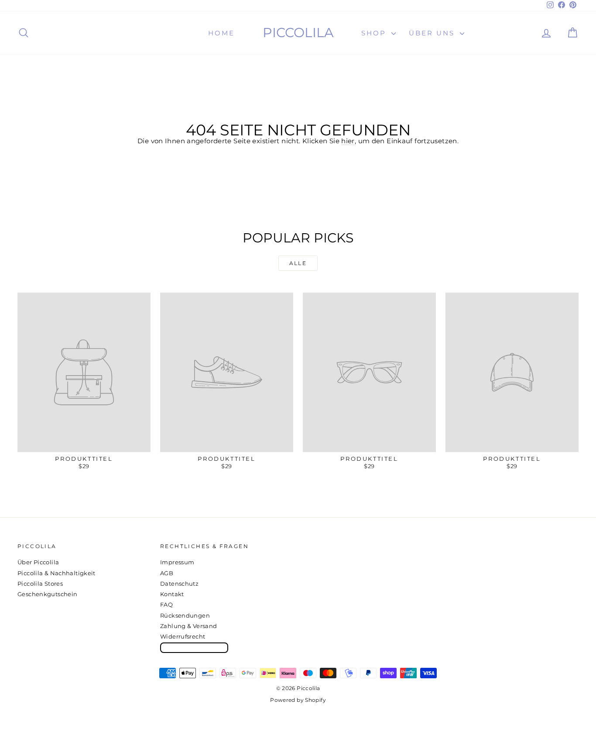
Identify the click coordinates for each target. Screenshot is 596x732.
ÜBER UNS (433, 33)
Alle (298, 263)
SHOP (375, 33)
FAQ (166, 604)
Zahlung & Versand (188, 625)
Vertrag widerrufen (194, 647)
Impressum (177, 562)
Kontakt (172, 593)
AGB (166, 573)
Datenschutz (179, 583)
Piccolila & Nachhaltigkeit (56, 573)
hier (348, 141)
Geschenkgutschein (47, 593)
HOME (221, 33)
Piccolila (298, 32)
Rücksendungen (185, 615)
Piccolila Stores (40, 583)
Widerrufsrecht (182, 636)
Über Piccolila (38, 562)
